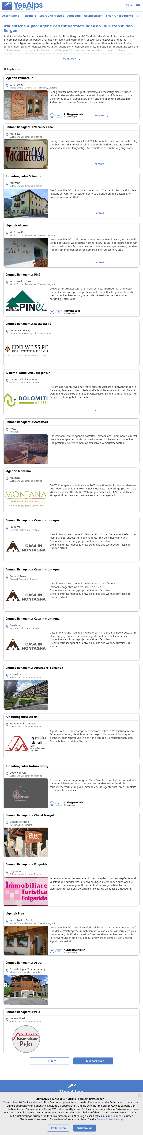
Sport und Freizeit (51, 16)
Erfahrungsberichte (119, 16)
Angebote (74, 16)
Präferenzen (58, 1128)
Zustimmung (84, 1128)
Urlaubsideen (93, 16)
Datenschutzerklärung (110, 1119)
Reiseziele (29, 16)
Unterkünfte (10, 16)
